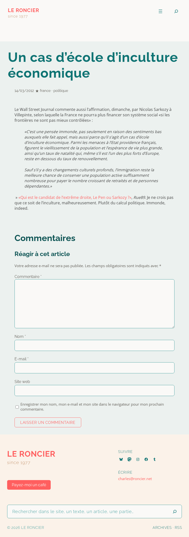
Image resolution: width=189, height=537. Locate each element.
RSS (178, 527)
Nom (20, 336)
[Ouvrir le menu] (160, 11)
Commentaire (28, 276)
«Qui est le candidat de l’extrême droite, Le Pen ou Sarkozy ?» (74, 197)
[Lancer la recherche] (175, 511)
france (45, 90)
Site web (22, 381)
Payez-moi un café (29, 485)
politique (60, 90)
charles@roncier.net (135, 478)
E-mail (22, 359)
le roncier (23, 10)
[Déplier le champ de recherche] (176, 11)
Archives (162, 527)
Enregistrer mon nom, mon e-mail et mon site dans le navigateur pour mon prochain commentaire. (92, 407)
